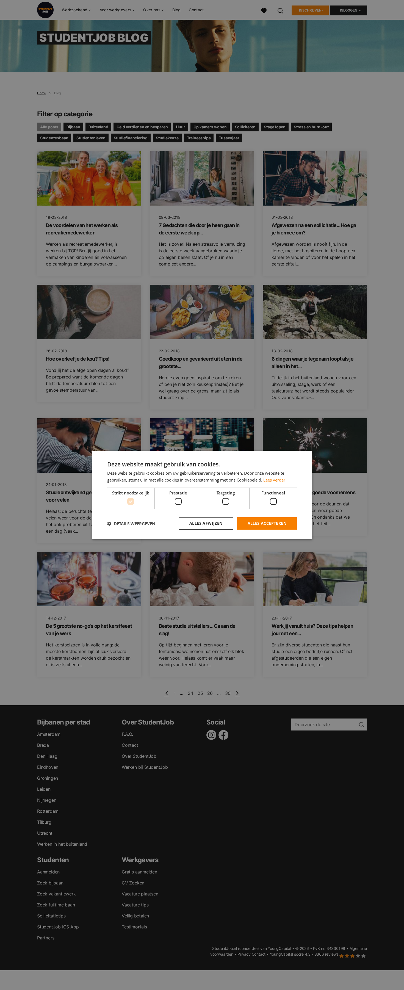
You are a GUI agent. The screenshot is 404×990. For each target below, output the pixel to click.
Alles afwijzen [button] (206, 523)
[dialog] (202, 495)
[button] (131, 523)
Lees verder (274, 480)
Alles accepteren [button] (267, 523)
